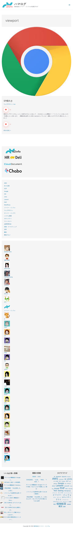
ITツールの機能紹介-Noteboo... (12, 485)
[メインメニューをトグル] (69, 5)
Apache (64, 476)
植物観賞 (61, 504)
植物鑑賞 (69, 504)
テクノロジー (8, 221)
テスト (59, 499)
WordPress (7, 205)
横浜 (5, 232)
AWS (5, 183)
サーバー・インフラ (9, 213)
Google (6, 191)
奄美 (54, 504)
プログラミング (57, 501)
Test (55, 491)
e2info (69, 479)
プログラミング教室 (66, 501)
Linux (71, 486)
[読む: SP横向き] (36, 61)
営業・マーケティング (10, 226)
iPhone (69, 483)
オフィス (59, 497)
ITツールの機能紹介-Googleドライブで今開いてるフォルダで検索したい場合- (36, 486)
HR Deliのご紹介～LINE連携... (12, 482)
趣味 (64, 506)
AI (54, 476)
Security (70, 488)
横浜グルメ (7, 235)
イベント (54, 493)
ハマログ (20, 4)
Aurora (68, 476)
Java (5, 196)
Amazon (58, 476)
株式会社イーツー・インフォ (42, 526)
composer (61, 479)
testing (60, 491)
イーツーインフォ (68, 493)
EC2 (60, 481)
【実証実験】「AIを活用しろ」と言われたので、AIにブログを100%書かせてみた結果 (36, 499)
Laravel (6, 199)
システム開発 (8, 216)
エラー (54, 497)
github (55, 483)
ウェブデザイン (8, 104)
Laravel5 (66, 486)
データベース (65, 499)
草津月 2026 (36, 476)
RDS (66, 488)
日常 (5, 229)
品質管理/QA (7, 224)
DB (65, 479)
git (70, 481)
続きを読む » (7, 130)
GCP (5, 188)
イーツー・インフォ (9, 207)
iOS (5, 194)
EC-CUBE (7, 186)
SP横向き (8, 101)
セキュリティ (8, 218)
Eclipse (63, 481)
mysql (56, 488)
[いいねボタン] (6, 109)
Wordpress (67, 491)
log (52, 488)
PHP (5, 202)
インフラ (60, 493)
